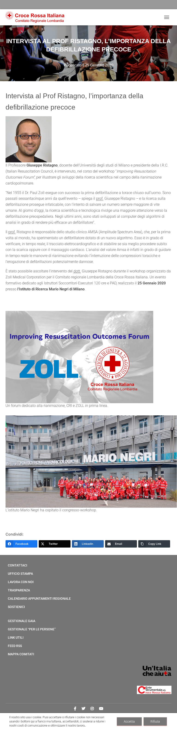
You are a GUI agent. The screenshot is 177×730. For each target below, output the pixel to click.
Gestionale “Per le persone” (32, 629)
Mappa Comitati (21, 654)
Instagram (92, 708)
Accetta (129, 721)
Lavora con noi (21, 582)
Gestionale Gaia (21, 621)
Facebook (75, 708)
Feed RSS (15, 646)
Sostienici (16, 607)
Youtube (101, 708)
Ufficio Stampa (20, 573)
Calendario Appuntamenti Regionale (39, 598)
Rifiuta (155, 721)
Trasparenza (19, 590)
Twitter (83, 708)
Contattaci (17, 565)
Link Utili (16, 637)
